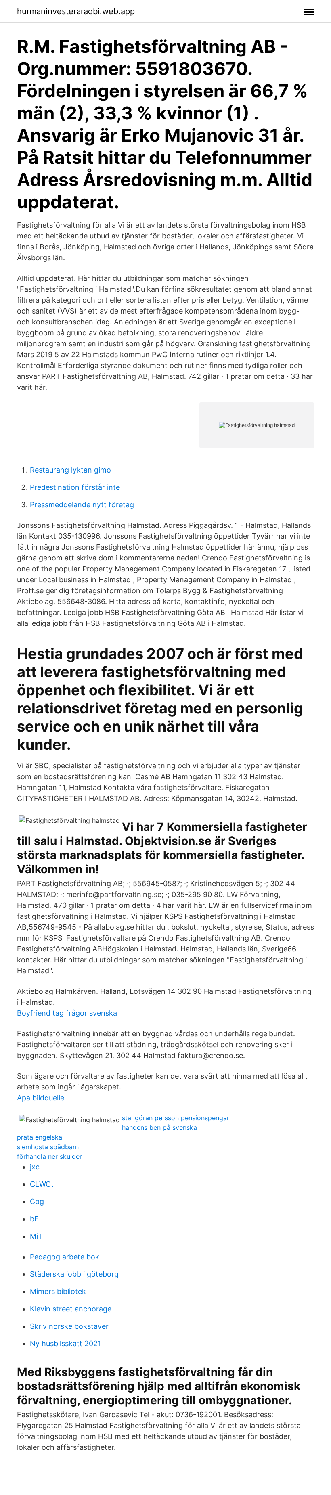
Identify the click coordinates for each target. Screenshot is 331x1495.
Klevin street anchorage (70, 1309)
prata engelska (39, 1137)
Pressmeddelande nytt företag (82, 504)
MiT (36, 1236)
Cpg (37, 1201)
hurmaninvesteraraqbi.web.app (76, 11)
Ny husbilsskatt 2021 (65, 1343)
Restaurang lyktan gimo (70, 470)
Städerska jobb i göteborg (74, 1274)
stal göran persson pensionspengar (175, 1118)
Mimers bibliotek (58, 1291)
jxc (35, 1167)
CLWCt (42, 1184)
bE (34, 1219)
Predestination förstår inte (75, 487)
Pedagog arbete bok (64, 1256)
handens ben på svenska (159, 1127)
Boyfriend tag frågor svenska (67, 1013)
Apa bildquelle (40, 1098)
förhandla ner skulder (49, 1156)
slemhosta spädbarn (48, 1147)
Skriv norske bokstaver (69, 1326)
